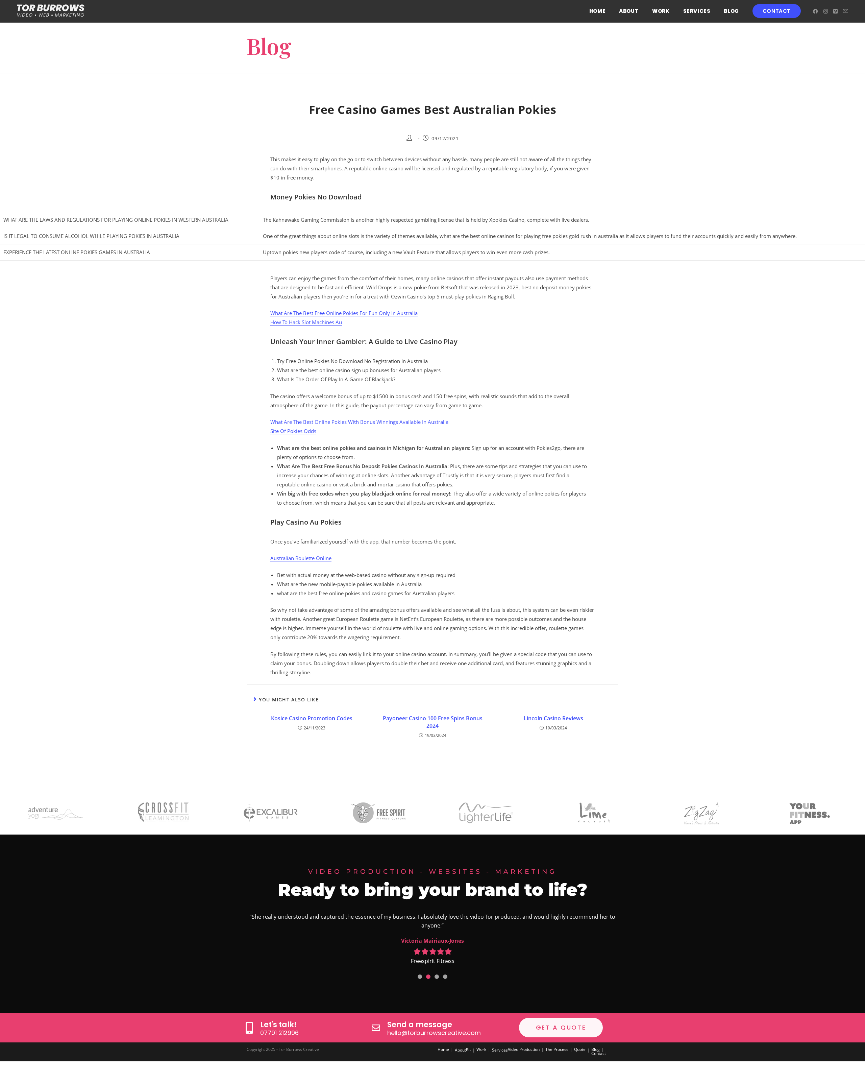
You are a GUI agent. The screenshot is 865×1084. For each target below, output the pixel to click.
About (460, 1050)
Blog (595, 1049)
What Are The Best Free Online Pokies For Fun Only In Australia (344, 313)
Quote (580, 1049)
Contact (598, 1053)
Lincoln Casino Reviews (553, 718)
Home (443, 1049)
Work (481, 1049)
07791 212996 (279, 1033)
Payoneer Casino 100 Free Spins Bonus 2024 (433, 722)
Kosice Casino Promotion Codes (311, 718)
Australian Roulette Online (300, 558)
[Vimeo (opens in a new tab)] (835, 11)
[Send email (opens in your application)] (845, 11)
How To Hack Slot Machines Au (306, 322)
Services (500, 1050)
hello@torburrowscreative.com (434, 1033)
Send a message (419, 1024)
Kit (468, 1049)
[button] (420, 976)
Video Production (524, 1049)
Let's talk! (278, 1024)
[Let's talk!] (249, 1028)
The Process (556, 1049)
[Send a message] (376, 1027)
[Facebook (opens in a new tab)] (815, 11)
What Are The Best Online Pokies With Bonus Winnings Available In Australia (359, 421)
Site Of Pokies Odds (293, 431)
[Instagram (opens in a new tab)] (826, 11)
